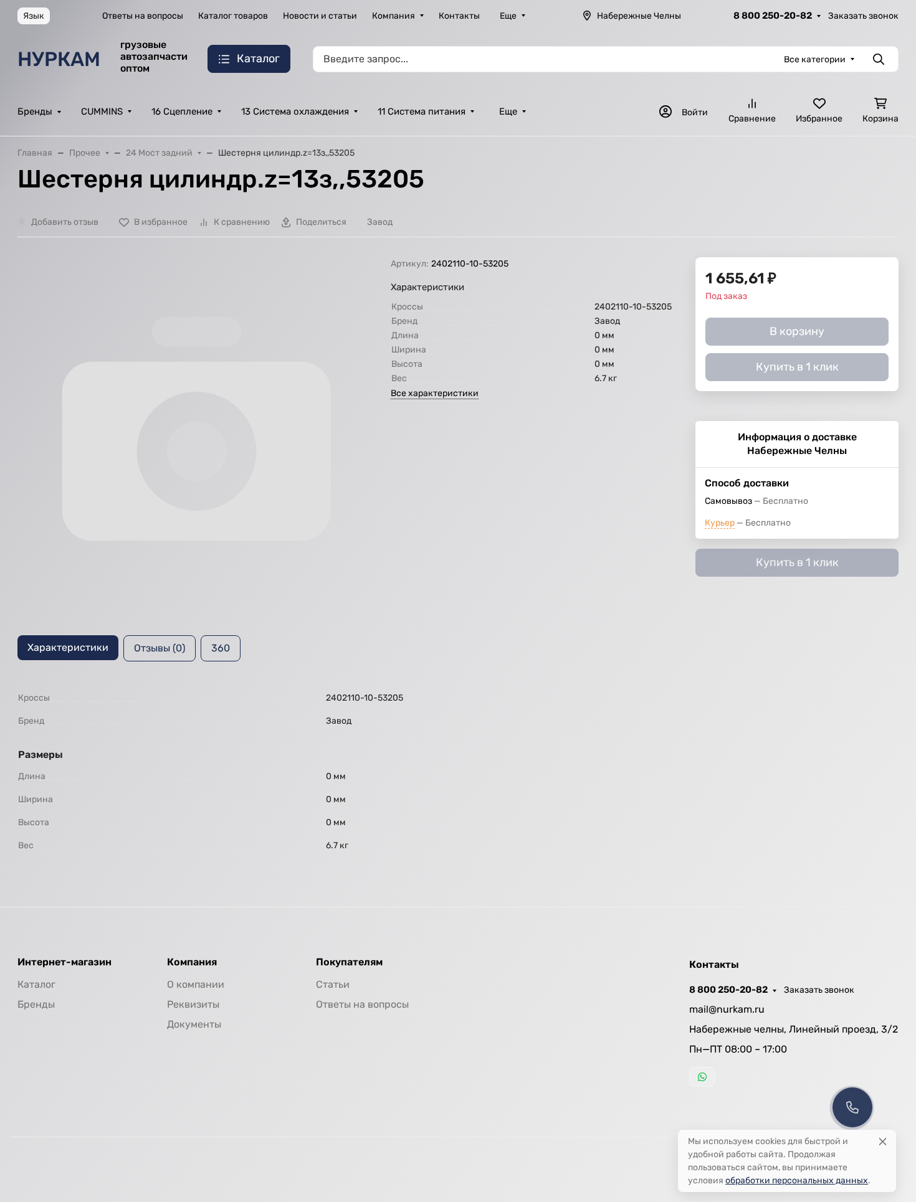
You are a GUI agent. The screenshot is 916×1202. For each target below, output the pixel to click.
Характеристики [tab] (67, 647)
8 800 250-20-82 (772, 15)
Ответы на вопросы (142, 16)
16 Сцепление (181, 111)
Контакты (459, 16)
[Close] (882, 1141)
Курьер (720, 523)
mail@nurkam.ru (727, 1009)
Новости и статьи (320, 16)
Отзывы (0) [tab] (159, 648)
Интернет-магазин (64, 962)
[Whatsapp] (702, 1077)
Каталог (36, 984)
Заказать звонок (863, 16)
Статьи (333, 984)
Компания (393, 16)
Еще (508, 16)
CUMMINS (102, 111)
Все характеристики (435, 393)
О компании (195, 984)
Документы (194, 1024)
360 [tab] (220, 648)
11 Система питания (421, 111)
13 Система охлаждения (295, 111)
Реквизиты (193, 1004)
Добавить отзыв (64, 222)
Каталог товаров (233, 16)
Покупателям (349, 962)
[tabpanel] (458, 771)
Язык (33, 16)
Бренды (34, 111)
